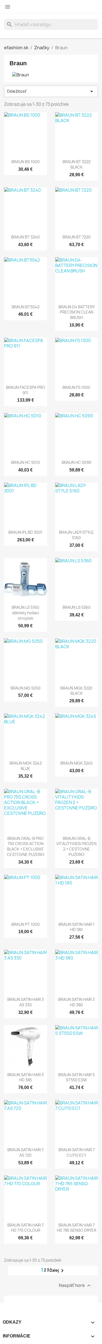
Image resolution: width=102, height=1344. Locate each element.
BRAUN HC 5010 (25, 462)
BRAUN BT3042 (25, 306)
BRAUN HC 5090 (76, 462)
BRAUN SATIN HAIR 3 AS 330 (25, 1002)
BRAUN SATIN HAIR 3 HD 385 (25, 1077)
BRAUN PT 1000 (25, 924)
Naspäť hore (75, 1285)
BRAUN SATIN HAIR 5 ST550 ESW (76, 1077)
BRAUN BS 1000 (25, 161)
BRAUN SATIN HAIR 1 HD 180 (76, 927)
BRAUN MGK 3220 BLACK (76, 690)
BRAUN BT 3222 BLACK (77, 164)
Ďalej (58, 1270)
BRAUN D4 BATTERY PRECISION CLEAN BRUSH (76, 312)
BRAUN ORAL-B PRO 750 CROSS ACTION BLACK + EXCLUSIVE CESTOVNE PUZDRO (25, 846)
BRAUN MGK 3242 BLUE (26, 766)
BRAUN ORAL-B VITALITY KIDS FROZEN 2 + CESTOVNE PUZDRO (76, 846)
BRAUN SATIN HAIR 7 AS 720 (25, 1152)
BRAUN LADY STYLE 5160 (76, 535)
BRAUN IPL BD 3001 (25, 532)
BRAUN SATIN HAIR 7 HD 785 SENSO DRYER (76, 1227)
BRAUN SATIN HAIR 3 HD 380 (76, 1002)
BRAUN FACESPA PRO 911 (25, 390)
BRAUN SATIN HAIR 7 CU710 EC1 (76, 1152)
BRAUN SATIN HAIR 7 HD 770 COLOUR (25, 1227)
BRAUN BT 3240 (25, 237)
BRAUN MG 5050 (26, 688)
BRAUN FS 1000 (76, 387)
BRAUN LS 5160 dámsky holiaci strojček (25, 613)
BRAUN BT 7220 (77, 237)
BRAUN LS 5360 (77, 607)
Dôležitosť (51, 91)
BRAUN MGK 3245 (76, 763)
